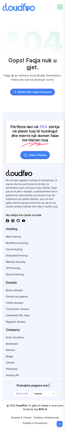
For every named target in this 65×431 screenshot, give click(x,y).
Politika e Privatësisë (35, 423)
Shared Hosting (15, 274)
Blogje (9, 356)
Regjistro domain (16, 321)
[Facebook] (7, 220)
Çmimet (10, 362)
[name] (18, 7)
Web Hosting (13, 236)
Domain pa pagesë (17, 296)
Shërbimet (12, 343)
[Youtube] (23, 220)
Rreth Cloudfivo (15, 337)
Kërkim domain (14, 290)
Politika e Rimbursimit (46, 417)
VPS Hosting (13, 268)
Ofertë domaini (14, 302)
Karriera (10, 350)
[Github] (18, 220)
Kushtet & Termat (21, 417)
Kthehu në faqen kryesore (35, 92)
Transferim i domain (17, 309)
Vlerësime (12, 368)
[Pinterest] (12, 220)
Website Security (16, 261)
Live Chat (23, 393)
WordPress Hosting (17, 243)
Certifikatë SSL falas (18, 315)
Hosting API (12, 375)
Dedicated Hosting (17, 255)
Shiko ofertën (37, 155)
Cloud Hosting (14, 249)
